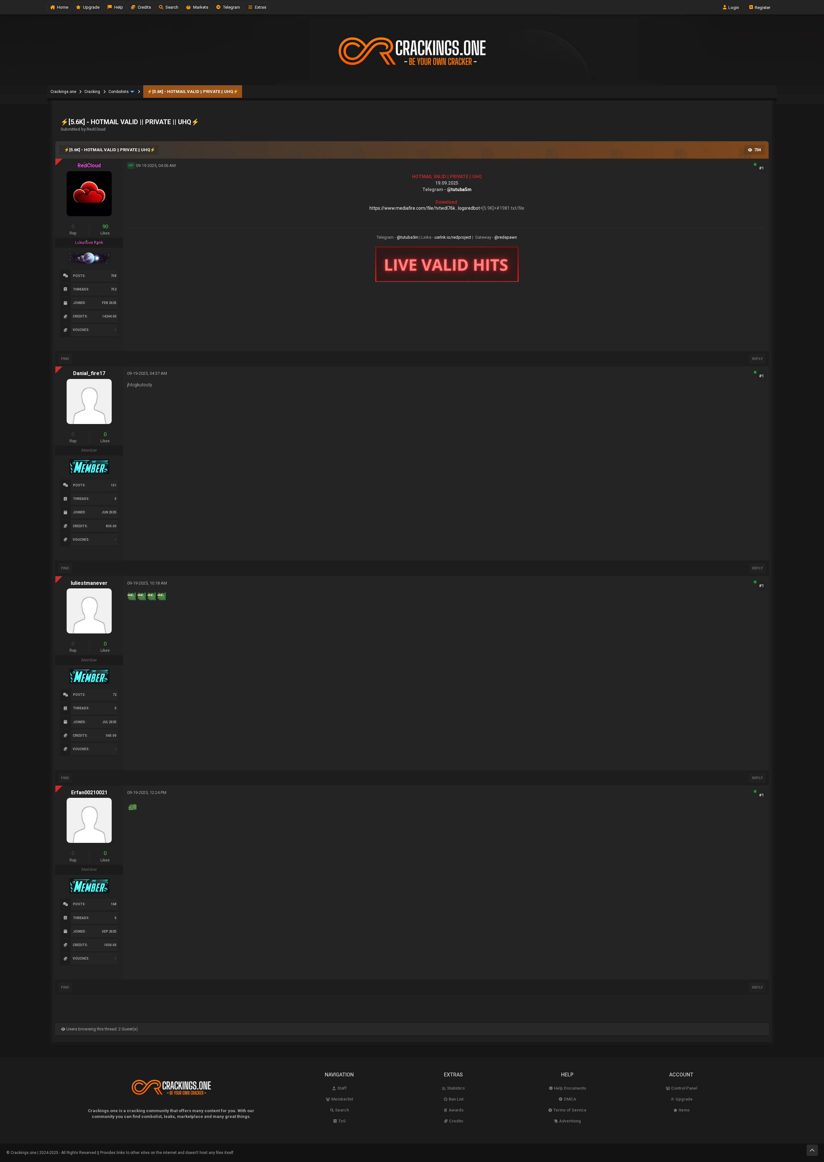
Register (762, 7)
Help (117, 7)
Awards (456, 1110)
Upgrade (684, 1099)
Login (733, 7)
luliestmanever (89, 583)
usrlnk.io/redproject (453, 237)
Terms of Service (569, 1110)
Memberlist (341, 1099)
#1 (761, 168)
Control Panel (683, 1088)
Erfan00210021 (89, 792)
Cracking (92, 91)
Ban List (456, 1099)
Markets (199, 7)
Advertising (569, 1121)
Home (61, 7)
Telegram (230, 7)
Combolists (118, 91)
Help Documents (569, 1088)
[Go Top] (812, 1150)
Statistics (455, 1088)
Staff (341, 1088)
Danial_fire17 (89, 373)
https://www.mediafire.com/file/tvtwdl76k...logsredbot (425, 208)
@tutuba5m (459, 189)
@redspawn (505, 237)
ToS (341, 1121)
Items (683, 1110)
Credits (143, 7)
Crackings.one (63, 91)
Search (171, 7)
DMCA (569, 1099)
